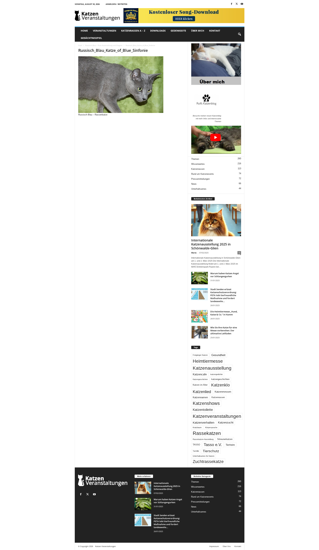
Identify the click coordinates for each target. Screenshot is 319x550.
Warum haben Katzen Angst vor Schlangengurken (224, 275)
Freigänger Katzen (200, 355)
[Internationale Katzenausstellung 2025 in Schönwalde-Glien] (216, 220)
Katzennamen (200, 397)
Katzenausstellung (212, 368)
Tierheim (230, 444)
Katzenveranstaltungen (217, 416)
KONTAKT (214, 30)
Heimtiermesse (208, 361)
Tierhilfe (196, 451)
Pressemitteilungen (200, 179)
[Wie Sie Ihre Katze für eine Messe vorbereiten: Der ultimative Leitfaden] (199, 332)
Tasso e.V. (213, 444)
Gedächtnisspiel (91, 38)
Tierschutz (211, 451)
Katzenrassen (198, 169)
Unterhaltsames (198, 189)
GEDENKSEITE (178, 30)
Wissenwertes (198, 164)
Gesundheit (218, 355)
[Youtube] (242, 4)
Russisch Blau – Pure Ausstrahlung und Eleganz (103, 45)
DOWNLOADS (158, 30)
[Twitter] (237, 4)
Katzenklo (220, 385)
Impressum (214, 546)
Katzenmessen (223, 391)
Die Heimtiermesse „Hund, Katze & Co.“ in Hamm (223, 313)
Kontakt (237, 546)
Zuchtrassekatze (208, 461)
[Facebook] (232, 4)
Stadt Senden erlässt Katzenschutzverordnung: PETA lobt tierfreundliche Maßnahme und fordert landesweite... (223, 295)
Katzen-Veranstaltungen (105, 546)
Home (84, 30)
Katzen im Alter (200, 385)
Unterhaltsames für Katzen (203, 456)
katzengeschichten (220, 379)
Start (80, 45)
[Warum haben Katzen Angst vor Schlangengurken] (199, 278)
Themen (195, 159)
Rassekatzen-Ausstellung (203, 439)
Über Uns (227, 546)
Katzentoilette (203, 410)
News (194, 184)
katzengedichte (216, 374)
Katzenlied (202, 391)
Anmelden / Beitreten (116, 4)
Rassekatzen (207, 433)
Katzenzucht (225, 422)
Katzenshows (206, 403)
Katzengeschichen (200, 379)
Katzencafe (200, 374)
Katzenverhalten (203, 422)
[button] (239, 34)
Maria (194, 252)
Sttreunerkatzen (224, 439)
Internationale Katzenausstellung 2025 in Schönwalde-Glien (211, 244)
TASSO (196, 445)
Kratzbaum (197, 427)
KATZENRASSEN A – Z (133, 30)
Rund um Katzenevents (202, 174)
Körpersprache (211, 427)
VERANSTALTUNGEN (104, 30)
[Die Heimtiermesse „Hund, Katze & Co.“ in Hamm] (199, 316)
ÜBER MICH (197, 30)
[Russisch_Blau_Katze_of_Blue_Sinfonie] (131, 84)
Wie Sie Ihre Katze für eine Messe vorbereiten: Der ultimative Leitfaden (223, 330)
